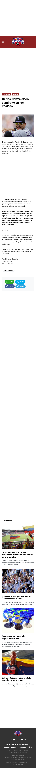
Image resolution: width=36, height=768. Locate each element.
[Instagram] (18, 740)
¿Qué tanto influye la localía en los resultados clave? (16, 597)
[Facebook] (14, 740)
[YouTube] (21, 740)
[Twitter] (10, 740)
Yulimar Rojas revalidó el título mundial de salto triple (16, 679)
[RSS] (25, 740)
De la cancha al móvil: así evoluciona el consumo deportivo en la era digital (18, 554)
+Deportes (6, 94)
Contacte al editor (10, 747)
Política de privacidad (25, 747)
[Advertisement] (18, 18)
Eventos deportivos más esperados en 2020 (13, 637)
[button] (3, 42)
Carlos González (8, 270)
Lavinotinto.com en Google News (17, 744)
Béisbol (15, 94)
